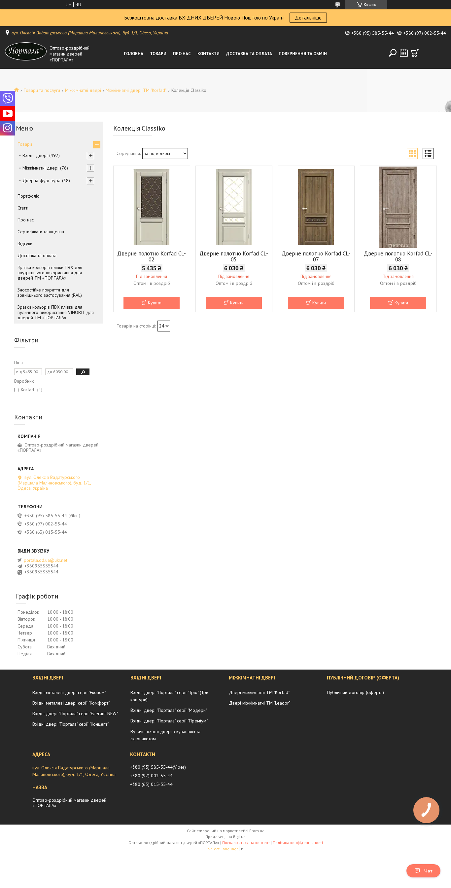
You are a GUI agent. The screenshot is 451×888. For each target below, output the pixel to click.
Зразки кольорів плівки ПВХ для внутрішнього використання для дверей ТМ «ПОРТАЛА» (49, 272)
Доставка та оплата (249, 54)
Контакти (208, 54)
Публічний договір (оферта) (355, 692)
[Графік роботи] (404, 53)
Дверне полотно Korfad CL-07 (316, 256)
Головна (133, 54)
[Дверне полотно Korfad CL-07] (316, 207)
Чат (428, 870)
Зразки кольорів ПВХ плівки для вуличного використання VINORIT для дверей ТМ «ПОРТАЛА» (55, 312)
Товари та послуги (41, 90)
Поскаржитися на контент (246, 842)
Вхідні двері (35, 155)
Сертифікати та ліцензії (40, 232)
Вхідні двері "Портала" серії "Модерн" (168, 710)
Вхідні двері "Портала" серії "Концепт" (70, 724)
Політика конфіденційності (298, 842)
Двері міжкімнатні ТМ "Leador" (259, 703)
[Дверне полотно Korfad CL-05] (234, 207)
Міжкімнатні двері (83, 90)
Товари (158, 54)
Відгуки (24, 244)
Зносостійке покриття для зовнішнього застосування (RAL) (49, 292)
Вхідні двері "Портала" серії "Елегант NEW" (75, 713)
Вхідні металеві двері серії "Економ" (69, 692)
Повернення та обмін (303, 54)
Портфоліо (28, 196)
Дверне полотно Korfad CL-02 (151, 256)
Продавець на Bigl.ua (225, 836)
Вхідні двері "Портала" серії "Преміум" (169, 721)
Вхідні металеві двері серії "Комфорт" (71, 703)
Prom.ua (256, 830)
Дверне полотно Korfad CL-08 (398, 256)
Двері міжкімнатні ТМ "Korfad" (259, 692)
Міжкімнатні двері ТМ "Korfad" (136, 90)
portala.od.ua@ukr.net (45, 560)
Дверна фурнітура (41, 180)
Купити (154, 303)
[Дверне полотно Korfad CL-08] (398, 207)
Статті (22, 208)
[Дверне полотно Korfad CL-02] (152, 207)
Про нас (182, 54)
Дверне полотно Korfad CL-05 (233, 256)
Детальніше (308, 17)
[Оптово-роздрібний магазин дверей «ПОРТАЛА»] (26, 53)
